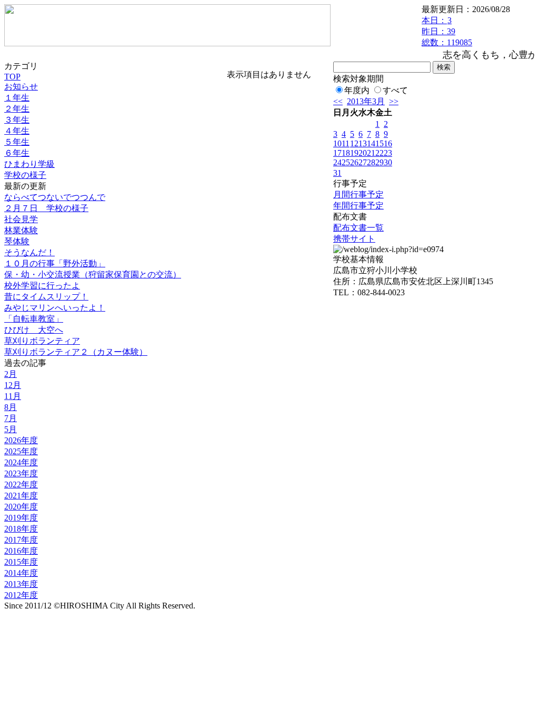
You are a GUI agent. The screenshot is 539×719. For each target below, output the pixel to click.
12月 (12, 385)
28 (371, 162)
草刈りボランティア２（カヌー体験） (75, 351)
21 (371, 152)
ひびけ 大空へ (33, 329)
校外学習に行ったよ (42, 285)
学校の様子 (25, 175)
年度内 (357, 90)
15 (379, 143)
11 (346, 143)
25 (346, 162)
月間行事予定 (358, 194)
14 (371, 143)
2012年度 (21, 595)
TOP (12, 76)
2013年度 (21, 584)
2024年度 (21, 462)
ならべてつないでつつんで (54, 197)
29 (379, 162)
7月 (10, 418)
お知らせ (21, 86)
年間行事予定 (358, 205)
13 (362, 143)
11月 (12, 396)
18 (346, 152)
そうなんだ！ (29, 252)
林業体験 (21, 230)
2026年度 (21, 440)
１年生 (16, 97)
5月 (10, 429)
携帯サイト (354, 238)
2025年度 (21, 451)
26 (354, 162)
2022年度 (21, 484)
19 (354, 152)
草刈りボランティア (42, 340)
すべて (395, 90)
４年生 (16, 130)
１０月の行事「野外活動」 (54, 263)
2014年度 (21, 572)
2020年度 (21, 506)
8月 (10, 407)
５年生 (16, 141)
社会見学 (21, 219)
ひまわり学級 (29, 163)
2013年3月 (366, 101)
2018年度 (21, 528)
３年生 (16, 119)
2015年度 (21, 561)
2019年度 (21, 517)
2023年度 (21, 473)
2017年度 (21, 539)
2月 (10, 374)
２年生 (16, 108)
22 (379, 152)
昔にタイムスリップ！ (46, 296)
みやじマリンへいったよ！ (54, 307)
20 (362, 152)
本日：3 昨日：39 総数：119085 (447, 31)
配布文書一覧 (358, 227)
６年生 (16, 152)
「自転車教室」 (33, 318)
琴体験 (16, 241)
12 (354, 143)
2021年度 (21, 495)
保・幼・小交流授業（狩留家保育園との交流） (92, 274)
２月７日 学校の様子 (46, 208)
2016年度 (21, 550)
